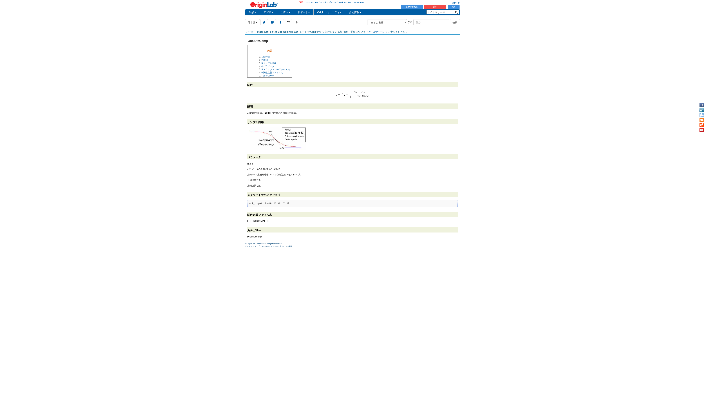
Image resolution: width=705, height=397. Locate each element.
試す (435, 7)
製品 (251, 12)
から (410, 22)
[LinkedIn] (701, 110)
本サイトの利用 (286, 246)
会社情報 (354, 12)
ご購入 (284, 12)
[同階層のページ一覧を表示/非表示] (288, 22)
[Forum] (701, 120)
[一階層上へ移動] (280, 22)
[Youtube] (701, 130)
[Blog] (701, 115)
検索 (455, 22)
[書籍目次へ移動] (272, 22)
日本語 (251, 22)
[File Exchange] (701, 125)
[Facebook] (701, 105)
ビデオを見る (412, 7)
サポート (303, 12)
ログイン (456, 3)
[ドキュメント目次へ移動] (264, 22)
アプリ (267, 12)
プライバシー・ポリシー (268, 246)
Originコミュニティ (328, 12)
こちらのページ (375, 31)
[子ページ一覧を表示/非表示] (296, 22)
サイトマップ (250, 246)
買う (454, 7)
